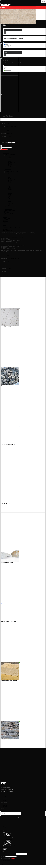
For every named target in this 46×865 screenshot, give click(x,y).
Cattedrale (10, 189)
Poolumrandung (8, 206)
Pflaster (7, 113)
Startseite (2, 113)
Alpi (8, 185)
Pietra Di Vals (10, 203)
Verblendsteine (6, 153)
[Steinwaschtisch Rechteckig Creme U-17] (19, 679)
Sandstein (10, 164)
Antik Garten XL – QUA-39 (6, 503)
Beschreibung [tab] (6, 229)
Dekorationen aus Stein (8, 213)
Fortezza (9, 197)
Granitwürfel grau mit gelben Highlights (8, 621)
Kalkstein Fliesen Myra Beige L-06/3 (8, 444)
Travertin (9, 167)
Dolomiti (9, 194)
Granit (9, 156)
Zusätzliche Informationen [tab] (8, 230)
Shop (4, 832)
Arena (9, 186)
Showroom (5, 798)
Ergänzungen (5, 221)
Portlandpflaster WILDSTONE (11, 171)
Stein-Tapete (13, 166)
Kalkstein (10, 174)
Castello (9, 188)
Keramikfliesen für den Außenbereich (17, 113)
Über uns (5, 800)
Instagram (5, 806)
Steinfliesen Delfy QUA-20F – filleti (8, 739)
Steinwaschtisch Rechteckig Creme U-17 (9, 680)
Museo (9, 202)
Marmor (9, 157)
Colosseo (10, 193)
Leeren (16, 142)
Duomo (9, 195)
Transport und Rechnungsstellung (10, 799)
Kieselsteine (5, 216)
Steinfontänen (6, 212)
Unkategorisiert (6, 224)
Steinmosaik (5, 214)
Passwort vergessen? (5, 860)
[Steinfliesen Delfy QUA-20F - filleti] (19, 738)
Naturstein (7, 155)
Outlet (4, 222)
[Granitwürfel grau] (10, 385)
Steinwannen (5, 211)
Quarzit (9, 161)
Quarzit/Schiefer (11, 162)
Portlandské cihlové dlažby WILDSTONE (11, 227)
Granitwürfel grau (4, 385)
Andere (4, 225)
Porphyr (9, 159)
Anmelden (13, 858)
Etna (9, 196)
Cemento (10, 190)
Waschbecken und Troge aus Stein (10, 208)
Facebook (5, 805)
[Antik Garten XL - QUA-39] (19, 502)
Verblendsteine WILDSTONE (11, 154)
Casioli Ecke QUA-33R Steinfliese (7, 562)
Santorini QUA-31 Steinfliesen (7, 326)
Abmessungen (4, 142)
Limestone (10, 158)
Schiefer (9, 165)
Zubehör (4, 220)
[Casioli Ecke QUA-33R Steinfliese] (10, 561)
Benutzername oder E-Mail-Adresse (8, 854)
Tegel (9, 204)
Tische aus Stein (6, 218)
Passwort (2, 856)
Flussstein (10, 163)
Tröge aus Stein (8, 209)
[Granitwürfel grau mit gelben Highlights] (10, 620)
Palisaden (5, 217)
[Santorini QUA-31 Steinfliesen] (19, 326)
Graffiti (9, 198)
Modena (9, 199)
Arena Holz (10, 187)
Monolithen (5, 219)
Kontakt (4, 796)
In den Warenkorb (4, 149)
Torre (27, 113)
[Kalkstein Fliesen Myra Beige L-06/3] (19, 443)
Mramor (9, 175)
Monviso (9, 201)
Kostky (4, 226)
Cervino (9, 191)
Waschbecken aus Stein (10, 210)
